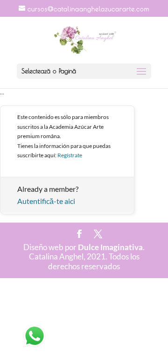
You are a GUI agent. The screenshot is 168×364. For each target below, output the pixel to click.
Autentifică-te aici (46, 200)
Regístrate (69, 155)
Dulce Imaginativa (110, 247)
